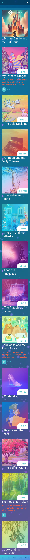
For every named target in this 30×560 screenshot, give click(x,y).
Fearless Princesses (9, 271)
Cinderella (10, 396)
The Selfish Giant (15, 467)
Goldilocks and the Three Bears (14, 346)
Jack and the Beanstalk (11, 551)
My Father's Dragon (14, 76)
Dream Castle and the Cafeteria (14, 40)
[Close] (2, 2)
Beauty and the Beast (12, 432)
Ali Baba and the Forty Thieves (13, 159)
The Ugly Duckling (15, 124)
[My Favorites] (28, 2)
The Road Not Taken (15, 501)
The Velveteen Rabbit (12, 197)
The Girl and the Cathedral (13, 234)
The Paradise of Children (13, 309)
